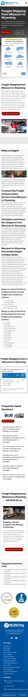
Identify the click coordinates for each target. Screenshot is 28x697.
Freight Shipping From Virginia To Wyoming (15, 584)
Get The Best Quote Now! (11, 113)
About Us (19, 32)
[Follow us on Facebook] (11, 638)
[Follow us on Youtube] (16, 638)
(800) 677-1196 (9, 421)
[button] (14, 2)
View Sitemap (22, 695)
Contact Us (7, 32)
